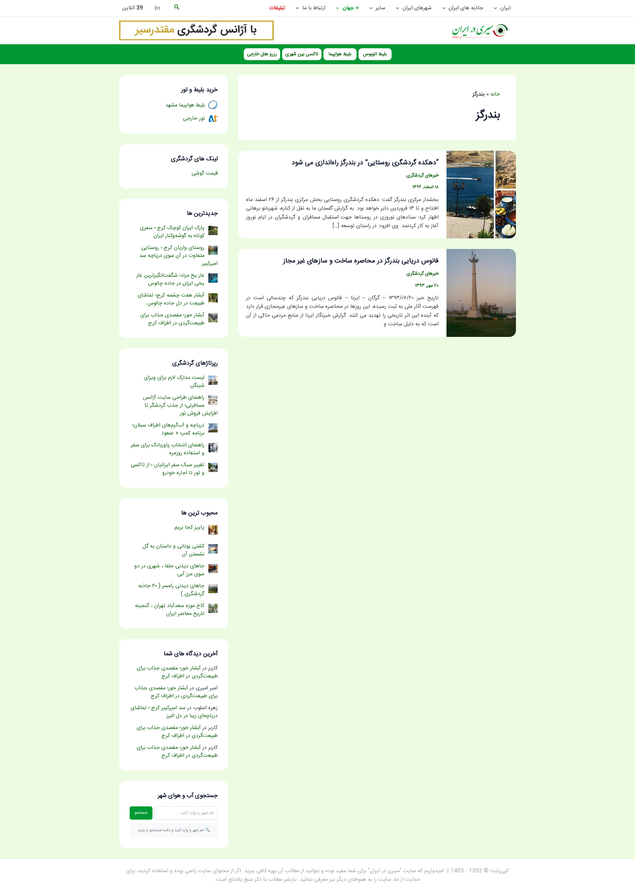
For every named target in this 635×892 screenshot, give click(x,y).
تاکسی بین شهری (301, 54)
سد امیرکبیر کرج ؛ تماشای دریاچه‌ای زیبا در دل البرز (174, 712)
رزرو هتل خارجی (262, 54)
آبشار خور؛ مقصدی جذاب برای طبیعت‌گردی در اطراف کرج (177, 672)
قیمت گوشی (204, 173)
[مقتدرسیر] (196, 30)
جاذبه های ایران (465, 8)
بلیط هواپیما (340, 54)
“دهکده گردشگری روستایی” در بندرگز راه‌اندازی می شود (365, 162)
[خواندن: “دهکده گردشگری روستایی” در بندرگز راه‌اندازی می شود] (481, 194)
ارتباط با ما (313, 8)
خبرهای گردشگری (422, 176)
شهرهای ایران (417, 8)
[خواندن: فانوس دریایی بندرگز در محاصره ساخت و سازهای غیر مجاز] (481, 293)
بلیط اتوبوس (375, 54)
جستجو (141, 812)
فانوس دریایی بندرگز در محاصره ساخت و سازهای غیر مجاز (361, 261)
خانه (495, 94)
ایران (505, 8)
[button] (497, 8)
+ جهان (351, 8)
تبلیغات (277, 8)
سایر (380, 8)
